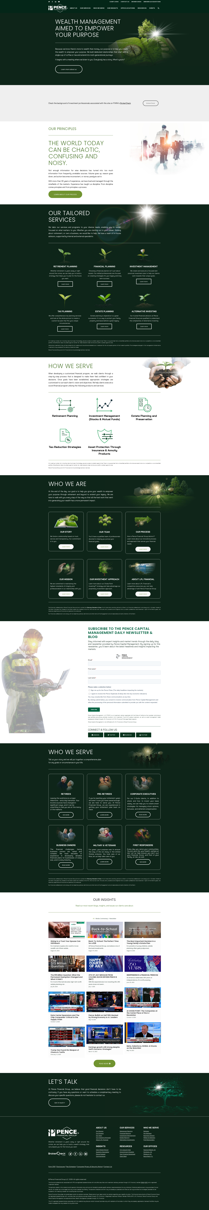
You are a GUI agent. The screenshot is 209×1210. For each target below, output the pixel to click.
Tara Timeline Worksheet (127, 1154)
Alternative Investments (127, 1140)
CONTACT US (125, 2)
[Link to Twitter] (49, 1)
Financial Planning (125, 1133)
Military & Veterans (149, 1137)
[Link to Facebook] (52, 1)
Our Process (100, 1133)
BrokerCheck (125, 103)
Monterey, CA (147, 1152)
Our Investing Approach (103, 1137)
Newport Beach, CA (149, 1150)
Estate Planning (124, 1137)
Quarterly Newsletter (102, 1152)
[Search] (158, 8)
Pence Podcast (100, 1154)
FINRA (142, 1182)
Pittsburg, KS (147, 1154)
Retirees (146, 1131)
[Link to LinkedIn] (55, 1)
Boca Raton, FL (148, 1156)
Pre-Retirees (147, 1133)
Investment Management (128, 1135)
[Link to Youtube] (59, 1)
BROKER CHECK (136, 2)
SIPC (146, 1182)
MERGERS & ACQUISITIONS (152, 2)
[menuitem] (114, 1)
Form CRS (51, 1167)
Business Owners (148, 1135)
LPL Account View (125, 1150)
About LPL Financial (102, 1140)
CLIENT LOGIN (114, 2)
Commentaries (100, 1156)
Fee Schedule (71, 1167)
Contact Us (108, 1167)
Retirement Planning (126, 1131)
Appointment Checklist (127, 1152)
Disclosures (60, 1167)
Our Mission (99, 1131)
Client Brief (123, 1156)
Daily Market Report (102, 1150)
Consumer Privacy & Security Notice (90, 1167)
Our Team (99, 1135)
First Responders (148, 1140)
